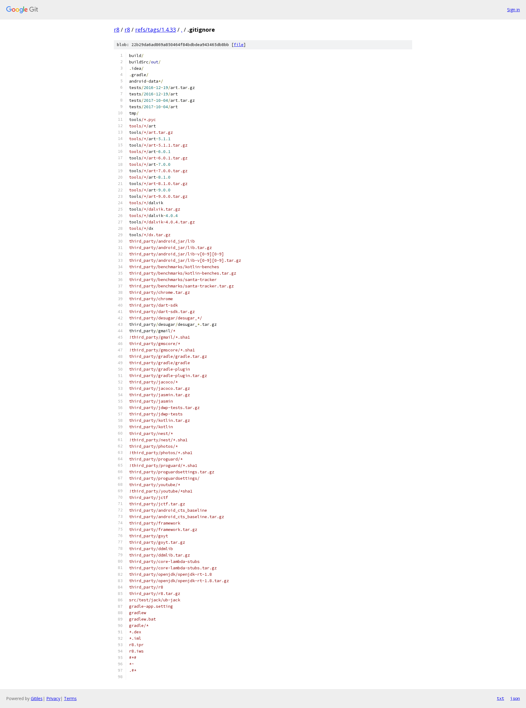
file (239, 44)
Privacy (53, 698)
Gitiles (37, 698)
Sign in (513, 9)
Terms (70, 698)
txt (500, 698)
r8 (116, 29)
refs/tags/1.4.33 (155, 29)
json (515, 698)
